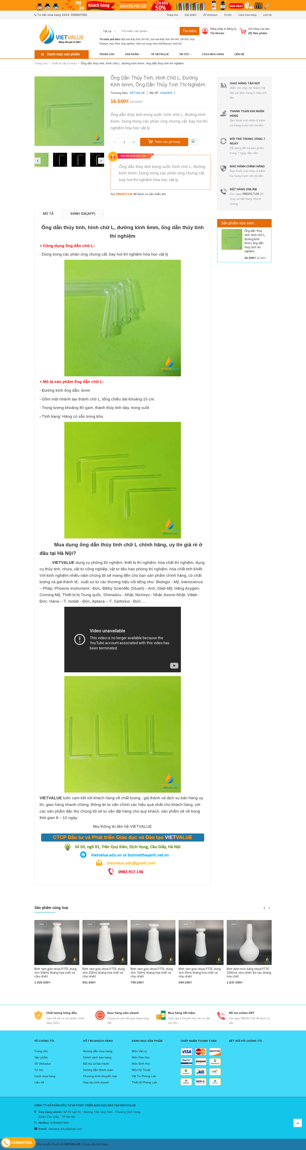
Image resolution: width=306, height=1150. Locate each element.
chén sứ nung (144, 43)
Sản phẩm (190, 15)
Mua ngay (91, 989)
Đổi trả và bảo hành (96, 1063)
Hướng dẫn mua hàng (97, 1051)
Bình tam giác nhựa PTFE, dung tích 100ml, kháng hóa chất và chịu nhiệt (152, 972)
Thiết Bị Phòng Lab (144, 1082)
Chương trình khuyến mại (100, 1076)
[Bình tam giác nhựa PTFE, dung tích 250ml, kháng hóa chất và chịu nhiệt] (104, 942)
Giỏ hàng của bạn (259, 28)
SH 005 (184, 39)
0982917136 (124, 194)
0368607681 (79, 14)
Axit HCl (177, 43)
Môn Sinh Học (141, 1063)
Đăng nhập (216, 28)
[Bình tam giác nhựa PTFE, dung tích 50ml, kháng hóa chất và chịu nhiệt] (201, 942)
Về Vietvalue (210, 15)
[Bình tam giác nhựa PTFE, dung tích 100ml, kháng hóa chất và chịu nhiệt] (153, 942)
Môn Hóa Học (141, 1057)
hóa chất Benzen (162, 43)
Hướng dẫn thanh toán (98, 1070)
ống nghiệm (128, 43)
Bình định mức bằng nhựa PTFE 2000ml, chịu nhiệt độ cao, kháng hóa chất (249, 972)
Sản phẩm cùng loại (51, 907)
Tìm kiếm (189, 31)
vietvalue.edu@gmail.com (65, 1128)
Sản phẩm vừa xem (237, 223)
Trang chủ (172, 15)
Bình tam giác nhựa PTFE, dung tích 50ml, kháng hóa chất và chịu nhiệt (200, 972)
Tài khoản (217, 33)
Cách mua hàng (247, 15)
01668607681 (60, 1122)
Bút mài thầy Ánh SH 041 (135, 39)
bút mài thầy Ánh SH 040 (165, 39)
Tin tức (228, 15)
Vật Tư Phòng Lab (144, 1076)
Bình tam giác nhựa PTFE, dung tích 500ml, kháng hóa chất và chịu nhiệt (55, 972)
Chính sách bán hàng (97, 1057)
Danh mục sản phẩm (63, 54)
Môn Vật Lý (139, 1051)
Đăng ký (232, 28)
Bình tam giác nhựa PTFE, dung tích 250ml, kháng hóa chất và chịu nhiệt (103, 972)
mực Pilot (114, 43)
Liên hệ (267, 15)
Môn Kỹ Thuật (141, 1070)
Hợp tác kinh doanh (96, 1082)
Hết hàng (42, 989)
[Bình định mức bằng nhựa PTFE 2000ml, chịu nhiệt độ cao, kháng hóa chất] (249, 942)
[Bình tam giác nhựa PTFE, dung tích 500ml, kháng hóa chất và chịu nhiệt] (56, 942)
